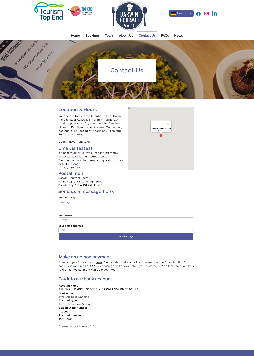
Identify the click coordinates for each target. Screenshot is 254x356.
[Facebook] (198, 14)
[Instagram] (206, 14)
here (99, 262)
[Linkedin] (215, 14)
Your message (68, 197)
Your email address (71, 226)
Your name (65, 215)
